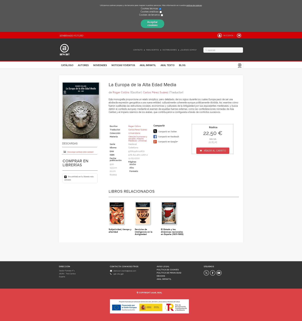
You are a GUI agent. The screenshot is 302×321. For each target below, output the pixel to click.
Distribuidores (169, 50)
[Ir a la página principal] (64, 49)
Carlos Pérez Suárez (155, 92)
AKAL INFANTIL (164, 279)
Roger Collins (121, 92)
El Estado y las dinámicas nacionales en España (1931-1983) (172, 232)
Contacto (138, 50)
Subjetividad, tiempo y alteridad (120, 230)
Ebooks (161, 276)
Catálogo (67, 65)
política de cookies (194, 5)
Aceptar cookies (152, 24)
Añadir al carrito (215, 150)
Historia (140, 138)
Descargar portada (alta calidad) (80, 152)
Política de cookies (168, 270)
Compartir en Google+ (168, 141)
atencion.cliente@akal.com (125, 271)
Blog (182, 65)
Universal (142, 141)
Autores (83, 65)
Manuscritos (152, 50)
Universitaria (134, 133)
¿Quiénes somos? (188, 50)
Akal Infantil (148, 65)
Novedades (100, 65)
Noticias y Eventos (123, 65)
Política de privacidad (169, 273)
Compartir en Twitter (167, 131)
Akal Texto (167, 65)
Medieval (132, 141)
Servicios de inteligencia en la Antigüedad (143, 232)
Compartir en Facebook (168, 136)
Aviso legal (163, 266)
